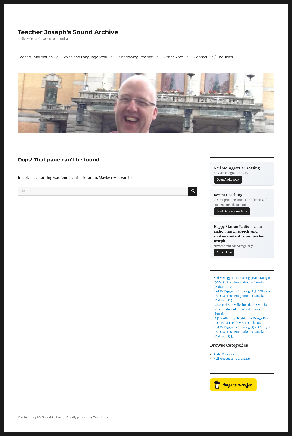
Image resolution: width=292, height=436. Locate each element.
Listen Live (224, 252)
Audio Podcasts (224, 354)
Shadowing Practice (136, 57)
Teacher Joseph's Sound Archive (68, 32)
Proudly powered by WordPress (87, 417)
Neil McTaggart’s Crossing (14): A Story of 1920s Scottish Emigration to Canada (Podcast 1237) (242, 296)
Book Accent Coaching (232, 211)
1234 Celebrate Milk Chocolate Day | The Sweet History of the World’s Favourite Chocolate (240, 309)
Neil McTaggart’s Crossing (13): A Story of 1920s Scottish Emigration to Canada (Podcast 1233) (242, 332)
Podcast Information (35, 57)
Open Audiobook (228, 179)
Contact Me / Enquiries (213, 57)
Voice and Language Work (85, 57)
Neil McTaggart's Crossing (232, 359)
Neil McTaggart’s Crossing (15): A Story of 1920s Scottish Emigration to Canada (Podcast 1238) (242, 282)
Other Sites (173, 57)
